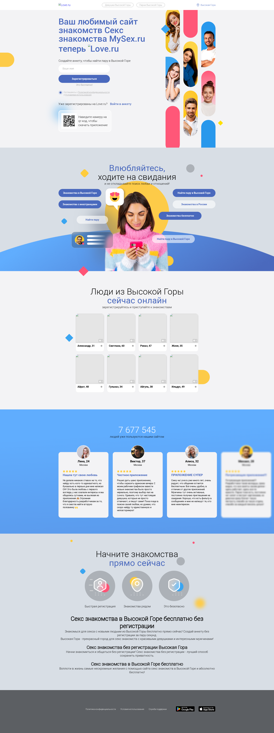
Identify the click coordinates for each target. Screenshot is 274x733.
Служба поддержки (158, 709)
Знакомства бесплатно (180, 215)
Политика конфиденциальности (101, 709)
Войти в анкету (120, 104)
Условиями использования (78, 95)
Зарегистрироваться (84, 78)
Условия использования (132, 709)
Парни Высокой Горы (150, 5)
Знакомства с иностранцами (80, 204)
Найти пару (92, 219)
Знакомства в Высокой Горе (80, 192)
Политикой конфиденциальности (94, 92)
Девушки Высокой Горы (118, 5)
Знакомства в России (194, 204)
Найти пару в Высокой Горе (194, 192)
